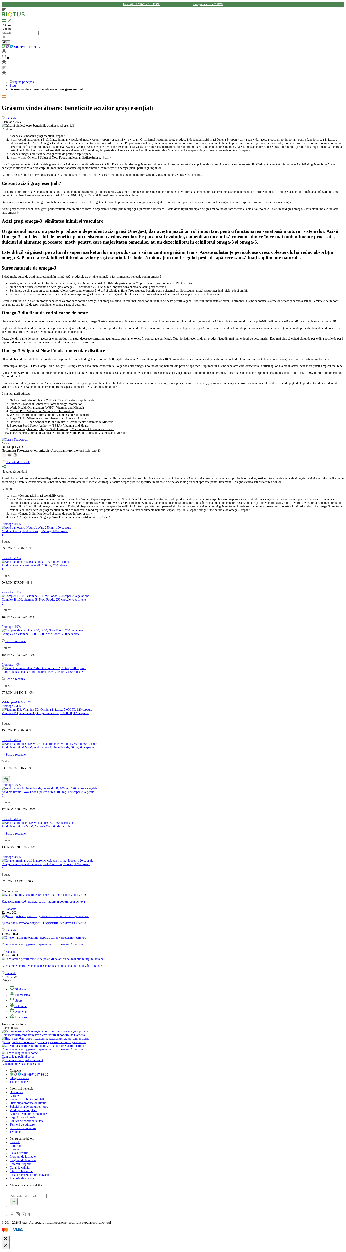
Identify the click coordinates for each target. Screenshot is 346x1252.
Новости (20, 1017)
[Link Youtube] (24, 1215)
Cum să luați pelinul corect (18, 1056)
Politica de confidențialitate (27, 1121)
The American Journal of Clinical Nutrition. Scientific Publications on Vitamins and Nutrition (68, 432)
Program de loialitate (23, 1156)
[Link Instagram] (18, 1215)
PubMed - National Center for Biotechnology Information (46, 404)
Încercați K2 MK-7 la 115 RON (141, 4)
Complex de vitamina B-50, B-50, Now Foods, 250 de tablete (41, 634)
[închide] (6, 1239)
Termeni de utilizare (22, 1124)
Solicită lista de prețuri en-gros (29, 1106)
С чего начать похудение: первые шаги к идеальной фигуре (42, 1049)
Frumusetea (22, 995)
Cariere (14, 1095)
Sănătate (20, 989)
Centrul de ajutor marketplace (28, 1113)
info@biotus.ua (19, 1078)
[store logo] (13, 15)
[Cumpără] (6, 779)
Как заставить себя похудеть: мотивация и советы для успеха (43, 1035)
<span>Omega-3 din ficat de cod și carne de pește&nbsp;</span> (51, 154)
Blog (13, 85)
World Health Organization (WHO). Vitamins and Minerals (47, 407)
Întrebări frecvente (21, 1171)
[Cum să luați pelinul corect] (20, 1053)
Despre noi (16, 1092)
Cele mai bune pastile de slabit (21, 1063)
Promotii (15, 1142)
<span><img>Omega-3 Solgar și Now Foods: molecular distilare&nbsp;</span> (60, 157)
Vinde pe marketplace (23, 1110)
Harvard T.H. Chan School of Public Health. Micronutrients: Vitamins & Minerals (61, 422)
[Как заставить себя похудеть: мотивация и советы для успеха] (173, 895)
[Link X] (29, 1215)
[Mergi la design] (4, 63)
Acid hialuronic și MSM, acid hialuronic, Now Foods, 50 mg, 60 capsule (48, 747)
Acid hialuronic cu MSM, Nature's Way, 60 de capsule (36, 826)
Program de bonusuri (23, 1160)
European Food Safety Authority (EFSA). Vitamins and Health (49, 425)
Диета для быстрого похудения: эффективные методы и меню (44, 1042)
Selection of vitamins (23, 1128)
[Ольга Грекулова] (15, 439)
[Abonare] (14, 1201)
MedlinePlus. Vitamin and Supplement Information (42, 411)
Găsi (6, 42)
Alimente (20, 1011)
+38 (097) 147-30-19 (26, 46)
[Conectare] (4, 52)
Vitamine (20, 1006)
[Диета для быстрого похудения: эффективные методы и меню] (173, 916)
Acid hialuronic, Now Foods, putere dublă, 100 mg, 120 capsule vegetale (48, 792)
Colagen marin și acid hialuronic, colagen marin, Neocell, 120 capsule (46, 864)
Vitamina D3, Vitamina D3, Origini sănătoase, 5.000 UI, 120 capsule (45, 713)
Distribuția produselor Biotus (28, 1103)
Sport (18, 1000)
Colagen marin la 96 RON (208, 4)
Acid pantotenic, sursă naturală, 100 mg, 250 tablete (34, 565)
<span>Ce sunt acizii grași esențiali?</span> (37, 136)
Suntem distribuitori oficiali (27, 1099)
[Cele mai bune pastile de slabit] (22, 1060)
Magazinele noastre (22, 1178)
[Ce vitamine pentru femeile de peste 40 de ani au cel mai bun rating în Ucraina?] (173, 959)
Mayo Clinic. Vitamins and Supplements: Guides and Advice (48, 418)
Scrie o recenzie (15, 641)
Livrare (14, 1149)
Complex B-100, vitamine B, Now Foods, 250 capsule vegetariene (44, 599)
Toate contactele (20, 1081)
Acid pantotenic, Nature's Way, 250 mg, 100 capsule (35, 531)
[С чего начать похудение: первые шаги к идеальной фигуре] (173, 937)
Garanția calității (20, 1167)
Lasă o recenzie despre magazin (30, 1174)
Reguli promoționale (22, 1117)
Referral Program (20, 1164)
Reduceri (15, 1145)
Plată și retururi (19, 1153)
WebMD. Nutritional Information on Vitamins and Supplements (50, 414)
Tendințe (15, 1131)
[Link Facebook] (12, 1215)
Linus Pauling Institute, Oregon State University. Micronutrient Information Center (62, 429)
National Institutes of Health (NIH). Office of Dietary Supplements (52, 400)
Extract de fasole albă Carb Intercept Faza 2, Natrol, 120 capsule (42, 671)
